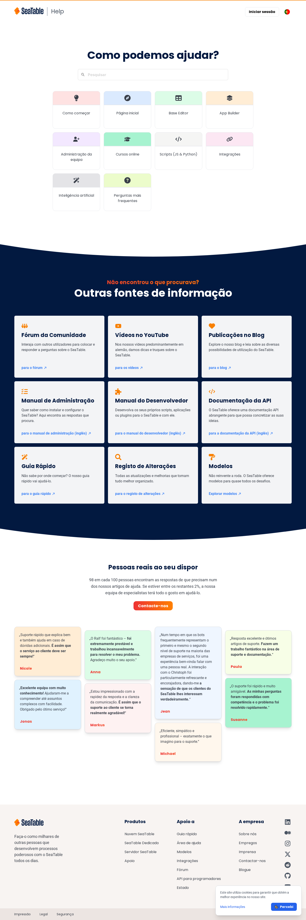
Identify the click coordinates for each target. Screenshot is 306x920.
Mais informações (232, 907)
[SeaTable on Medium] (288, 833)
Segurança (65, 914)
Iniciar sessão (262, 11)
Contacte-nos (153, 606)
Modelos (184, 851)
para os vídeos (127, 368)
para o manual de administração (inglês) (54, 433)
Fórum (182, 869)
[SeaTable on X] (288, 854)
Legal (44, 914)
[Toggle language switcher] (287, 11)
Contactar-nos (252, 860)
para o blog (218, 368)
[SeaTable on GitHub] (288, 876)
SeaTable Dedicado (142, 842)
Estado (183, 887)
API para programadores (199, 878)
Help (57, 11)
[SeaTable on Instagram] (288, 843)
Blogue (245, 869)
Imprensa (247, 851)
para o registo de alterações (137, 494)
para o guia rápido (36, 494)
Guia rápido (187, 834)
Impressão (22, 914)
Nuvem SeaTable (139, 834)
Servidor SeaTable (141, 851)
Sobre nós (247, 834)
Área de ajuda (189, 842)
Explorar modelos (223, 494)
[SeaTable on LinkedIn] (288, 822)
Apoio (130, 860)
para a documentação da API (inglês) (239, 433)
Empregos (248, 842)
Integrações (187, 860)
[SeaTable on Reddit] (288, 865)
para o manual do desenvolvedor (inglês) (148, 433)
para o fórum (32, 368)
